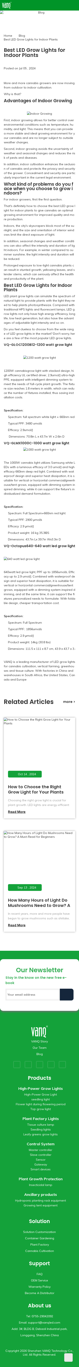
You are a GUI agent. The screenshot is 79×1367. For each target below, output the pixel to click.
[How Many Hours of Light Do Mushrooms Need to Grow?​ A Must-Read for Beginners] (39, 863)
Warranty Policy (39, 1287)
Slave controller (40, 1155)
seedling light (40, 1099)
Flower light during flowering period (41, 1104)
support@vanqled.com (44, 1322)
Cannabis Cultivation (39, 1251)
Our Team (40, 1048)
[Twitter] (28, 1064)
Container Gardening (39, 1238)
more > (69, 701)
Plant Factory (39, 1244)
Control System (41, 1143)
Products (39, 1077)
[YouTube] (39, 1064)
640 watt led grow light (55, 546)
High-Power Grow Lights (40, 1088)
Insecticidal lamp (40, 1185)
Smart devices (41, 1169)
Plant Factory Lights (41, 1118)
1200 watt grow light (54, 344)
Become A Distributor (39, 1293)
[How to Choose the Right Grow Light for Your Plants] (39, 750)
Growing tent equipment (41, 1205)
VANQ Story (39, 1041)
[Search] (69, 5)
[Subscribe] (66, 994)
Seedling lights (41, 1129)
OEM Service (39, 1280)
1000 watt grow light (51, 443)
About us (39, 1305)
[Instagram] (51, 1064)
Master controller (40, 1150)
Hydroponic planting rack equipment (40, 1200)
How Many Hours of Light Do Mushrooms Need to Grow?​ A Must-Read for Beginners (39, 905)
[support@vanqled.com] (75, 5)
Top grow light (40, 1109)
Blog (22, 36)
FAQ (40, 1274)
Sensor (41, 1160)
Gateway (40, 1164)
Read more (17, 812)
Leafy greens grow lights (40, 1134)
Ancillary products (40, 1194)
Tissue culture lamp (40, 1125)
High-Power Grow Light (40, 1094)
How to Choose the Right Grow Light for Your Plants (36, 789)
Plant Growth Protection (41, 1178)
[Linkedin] (62, 1064)
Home (8, 36)
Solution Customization (39, 1232)
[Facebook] (17, 1064)
